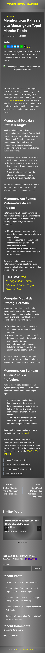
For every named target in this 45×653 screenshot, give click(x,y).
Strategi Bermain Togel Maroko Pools (17, 469)
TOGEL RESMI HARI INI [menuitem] (13, 100)
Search (6, 565)
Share (29, 47)
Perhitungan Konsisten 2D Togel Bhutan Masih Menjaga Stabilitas (22, 524)
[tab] (18, 542)
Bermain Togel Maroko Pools (14, 460)
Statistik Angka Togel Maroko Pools (17, 464)
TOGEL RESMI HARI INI (13, 473)
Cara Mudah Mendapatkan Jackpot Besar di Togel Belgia (35, 490)
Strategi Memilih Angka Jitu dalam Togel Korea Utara (10, 489)
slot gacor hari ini (10, 636)
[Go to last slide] (6, 528)
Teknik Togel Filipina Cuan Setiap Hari (22, 582)
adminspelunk (10, 36)
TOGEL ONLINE (8, 16)
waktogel (25, 433)
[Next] (39, 528)
